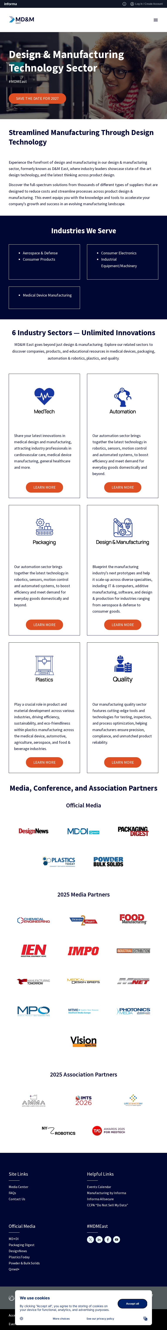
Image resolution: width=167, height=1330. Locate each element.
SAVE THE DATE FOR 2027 (37, 98)
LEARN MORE (44, 487)
